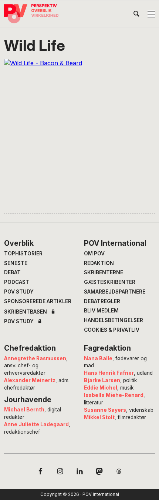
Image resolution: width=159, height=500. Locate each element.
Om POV (94, 253)
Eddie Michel (100, 388)
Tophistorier (23, 253)
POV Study (19, 292)
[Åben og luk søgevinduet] (136, 15)
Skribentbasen (25, 312)
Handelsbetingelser (113, 320)
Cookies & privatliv (111, 330)
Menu (151, 14)
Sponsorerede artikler (37, 301)
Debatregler (102, 301)
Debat (12, 272)
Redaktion (99, 263)
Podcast (16, 282)
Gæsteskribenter (109, 282)
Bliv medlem (101, 311)
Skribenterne (103, 272)
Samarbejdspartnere (114, 292)
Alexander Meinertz (29, 380)
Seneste (15, 263)
